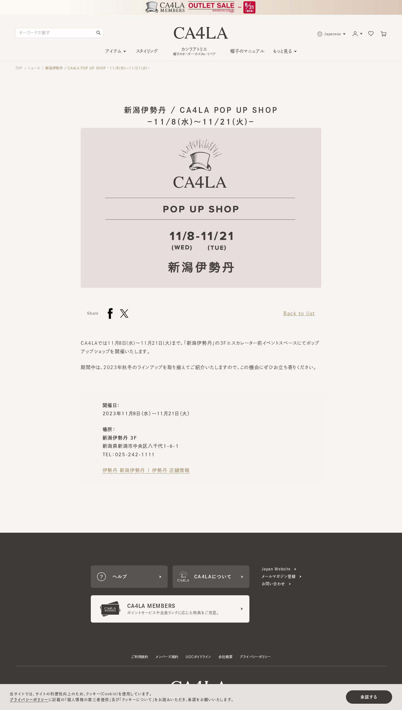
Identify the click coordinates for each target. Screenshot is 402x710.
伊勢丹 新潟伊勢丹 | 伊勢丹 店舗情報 (146, 470)
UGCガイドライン (198, 656)
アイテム (113, 51)
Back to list (299, 313)
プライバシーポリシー (255, 656)
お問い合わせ (273, 584)
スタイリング (147, 51)
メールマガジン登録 (279, 576)
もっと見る (282, 51)
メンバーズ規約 (167, 656)
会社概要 (225, 656)
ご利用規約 (139, 656)
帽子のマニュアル (247, 51)
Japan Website (276, 569)
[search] (98, 33)
